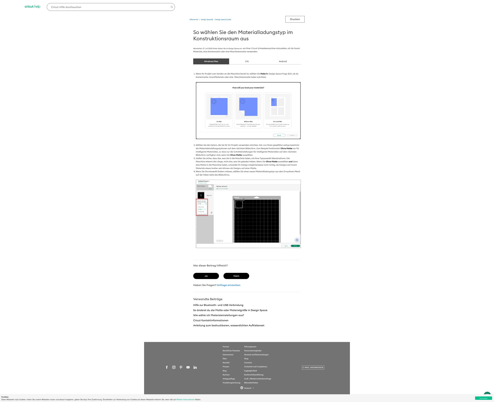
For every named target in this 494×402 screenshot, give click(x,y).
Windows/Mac (211, 61)
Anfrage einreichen (228, 285)
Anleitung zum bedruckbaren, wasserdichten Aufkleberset (228, 325)
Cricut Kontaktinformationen (210, 320)
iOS (247, 61)
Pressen (226, 366)
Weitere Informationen (185, 399)
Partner (226, 346)
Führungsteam (250, 346)
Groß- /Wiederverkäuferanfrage (257, 379)
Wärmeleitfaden (251, 383)
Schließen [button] (483, 398)
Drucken (295, 19)
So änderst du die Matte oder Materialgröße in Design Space (230, 310)
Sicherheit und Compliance (255, 366)
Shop (246, 358)
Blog (225, 371)
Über (225, 358)
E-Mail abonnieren (313, 367)
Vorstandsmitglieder (253, 350)
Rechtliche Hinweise (231, 350)
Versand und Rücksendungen (256, 354)
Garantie (248, 362)
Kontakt (226, 362)
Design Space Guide (223, 19)
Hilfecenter (193, 19)
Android (283, 61)
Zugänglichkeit (250, 371)
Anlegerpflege (229, 379)
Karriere (226, 375)
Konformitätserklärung (253, 375)
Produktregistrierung (231, 383)
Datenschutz (228, 354)
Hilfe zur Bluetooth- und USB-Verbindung (218, 305)
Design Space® (207, 19)
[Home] (33, 7)
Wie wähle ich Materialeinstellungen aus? (218, 315)
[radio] (206, 276)
